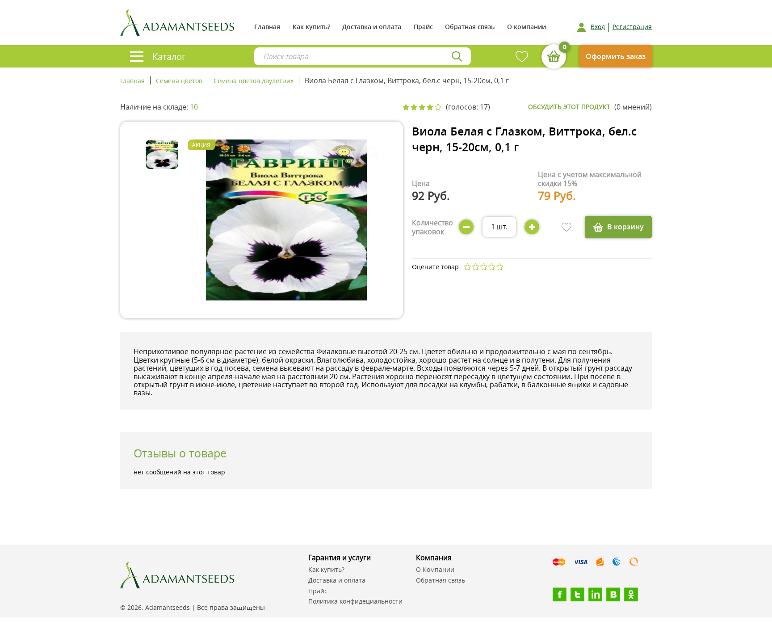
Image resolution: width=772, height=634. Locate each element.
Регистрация (632, 26)
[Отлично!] (499, 266)
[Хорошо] (491, 266)
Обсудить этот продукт (569, 107)
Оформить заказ (616, 56)
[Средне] (483, 266)
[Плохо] (475, 266)
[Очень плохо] (467, 266)
